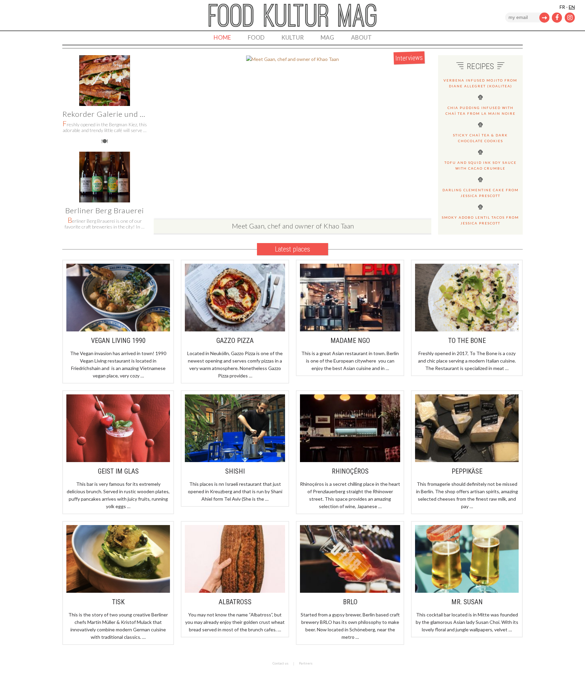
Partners (305, 663)
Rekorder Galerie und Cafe (109, 113)
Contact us (280, 663)
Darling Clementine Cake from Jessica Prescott (480, 193)
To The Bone (467, 340)
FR (562, 7)
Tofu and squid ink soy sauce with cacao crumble (481, 165)
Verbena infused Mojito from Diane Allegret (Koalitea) (480, 83)
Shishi (235, 471)
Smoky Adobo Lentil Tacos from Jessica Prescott (480, 220)
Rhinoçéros (350, 471)
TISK (118, 602)
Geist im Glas (118, 471)
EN (572, 7)
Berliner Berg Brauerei (104, 210)
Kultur (292, 37)
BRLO (350, 602)
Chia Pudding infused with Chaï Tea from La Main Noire (481, 110)
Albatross (235, 602)
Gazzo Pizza (235, 340)
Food (256, 37)
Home (222, 37)
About (361, 37)
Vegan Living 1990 (118, 340)
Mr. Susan (467, 602)
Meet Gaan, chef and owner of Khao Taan (293, 226)
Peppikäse (467, 471)
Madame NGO (350, 340)
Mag (327, 37)
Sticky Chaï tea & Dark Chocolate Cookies (480, 138)
